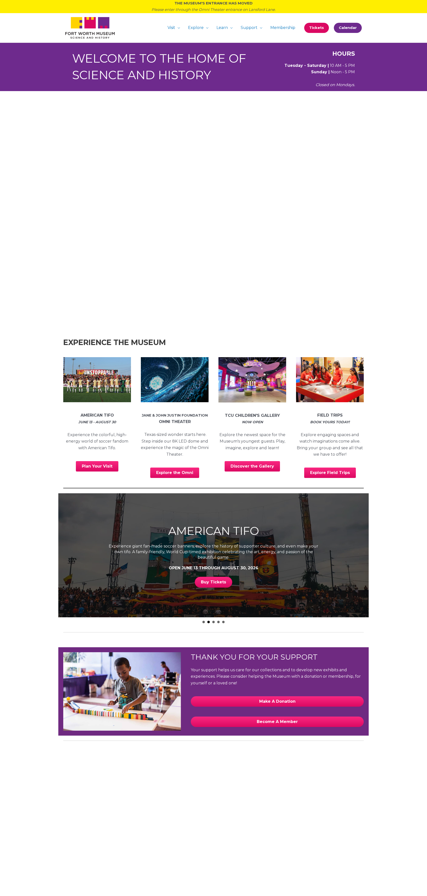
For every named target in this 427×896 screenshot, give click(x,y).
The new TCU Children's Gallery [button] (213, 622)
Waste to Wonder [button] (218, 622)
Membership (282, 27)
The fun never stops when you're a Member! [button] (223, 622)
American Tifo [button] (208, 622)
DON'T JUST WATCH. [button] (203, 622)
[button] (316, 28)
